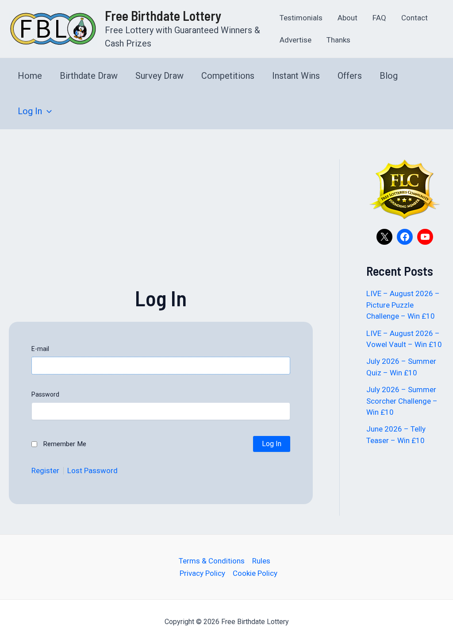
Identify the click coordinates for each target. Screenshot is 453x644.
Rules (261, 560)
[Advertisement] (161, 221)
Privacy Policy (202, 573)
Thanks (338, 39)
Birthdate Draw (89, 75)
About (347, 17)
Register (45, 470)
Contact (414, 17)
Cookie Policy (255, 573)
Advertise (295, 39)
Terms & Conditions (212, 560)
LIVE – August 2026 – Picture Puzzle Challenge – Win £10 (403, 304)
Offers (350, 75)
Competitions (227, 75)
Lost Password (92, 470)
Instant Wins (296, 75)
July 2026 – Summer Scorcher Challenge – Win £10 (402, 400)
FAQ (379, 17)
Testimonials (301, 17)
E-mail (40, 348)
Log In (30, 111)
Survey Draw (159, 75)
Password (45, 394)
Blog (389, 75)
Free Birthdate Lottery (163, 15)
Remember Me (64, 444)
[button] (47, 111)
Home (30, 75)
